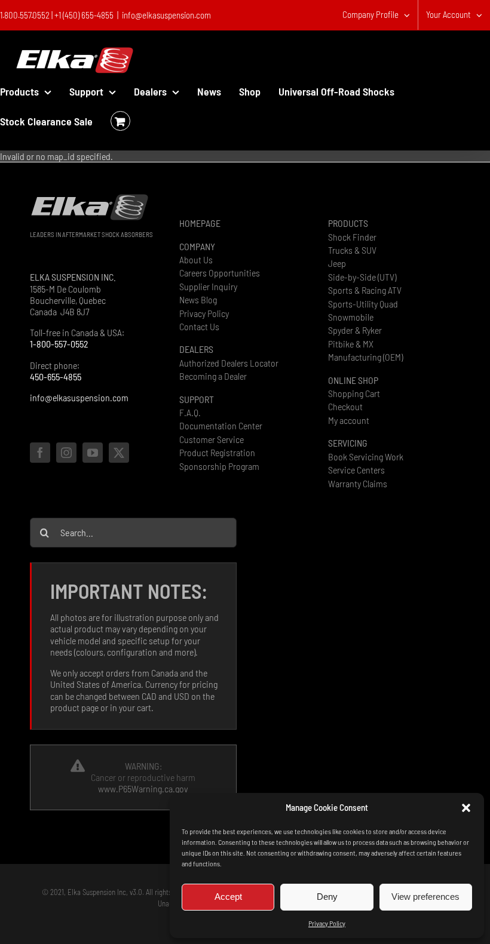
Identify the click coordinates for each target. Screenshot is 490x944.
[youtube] (92, 452)
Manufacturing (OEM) (365, 356)
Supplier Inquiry (208, 286)
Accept (228, 896)
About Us (196, 259)
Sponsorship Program (219, 466)
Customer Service (211, 439)
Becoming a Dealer (213, 376)
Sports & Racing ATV (365, 290)
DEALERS (196, 349)
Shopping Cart (354, 393)
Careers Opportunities (219, 272)
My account (348, 420)
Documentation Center (220, 425)
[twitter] (119, 452)
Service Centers (356, 469)
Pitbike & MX (350, 343)
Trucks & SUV (352, 250)
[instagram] (66, 452)
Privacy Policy (326, 923)
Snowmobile (350, 316)
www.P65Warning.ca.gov (143, 788)
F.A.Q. (190, 412)
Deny (327, 896)
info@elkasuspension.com (166, 15)
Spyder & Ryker (355, 330)
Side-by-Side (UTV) (362, 276)
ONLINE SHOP (353, 380)
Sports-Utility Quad (363, 303)
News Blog (198, 299)
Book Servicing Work (365, 456)
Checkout (345, 406)
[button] (466, 808)
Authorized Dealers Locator (228, 362)
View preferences (425, 896)
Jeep (337, 263)
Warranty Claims (357, 483)
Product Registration (217, 452)
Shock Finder (352, 236)
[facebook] (40, 452)
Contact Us (199, 326)
